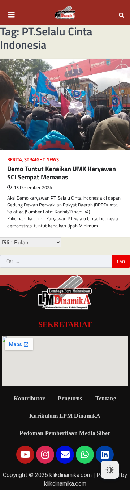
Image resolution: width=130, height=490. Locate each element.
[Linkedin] (105, 455)
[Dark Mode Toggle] (109, 469)
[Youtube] (25, 455)
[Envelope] (65, 455)
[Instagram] (45, 455)
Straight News (41, 159)
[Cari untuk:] (56, 261)
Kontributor (29, 398)
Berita (14, 159)
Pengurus (70, 398)
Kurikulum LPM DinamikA (65, 416)
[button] (11, 15)
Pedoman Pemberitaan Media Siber (65, 433)
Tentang (105, 398)
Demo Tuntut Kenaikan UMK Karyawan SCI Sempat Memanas (61, 173)
